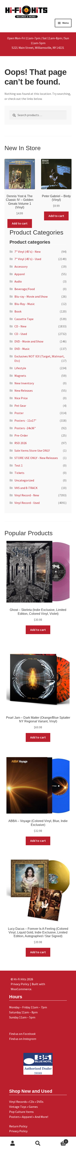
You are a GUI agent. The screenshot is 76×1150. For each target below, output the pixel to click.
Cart (58, 1140)
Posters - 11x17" (25, 420)
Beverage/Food (24, 289)
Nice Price (21, 398)
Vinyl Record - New (26, 495)
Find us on (22, 1034)
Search (38, 1143)
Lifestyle (20, 368)
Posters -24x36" (25, 428)
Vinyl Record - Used (27, 503)
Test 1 (18, 465)
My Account (12, 1143)
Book (17, 311)
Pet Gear (20, 406)
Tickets (19, 473)
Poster (19, 413)
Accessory (20, 266)
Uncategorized (24, 480)
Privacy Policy (18, 1131)
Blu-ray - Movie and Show (31, 296)
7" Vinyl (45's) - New (27, 251)
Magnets (20, 376)
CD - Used (20, 334)
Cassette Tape (24, 319)
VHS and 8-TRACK (26, 488)
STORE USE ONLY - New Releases (36, 458)
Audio (18, 281)
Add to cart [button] (19, 223)
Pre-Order (21, 435)
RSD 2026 (20, 443)
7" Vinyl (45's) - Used (27, 259)
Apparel (19, 274)
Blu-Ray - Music (24, 304)
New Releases (23, 390)
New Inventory (24, 383)
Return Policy (18, 1126)
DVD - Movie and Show (28, 341)
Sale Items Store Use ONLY (32, 450)
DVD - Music (22, 349)
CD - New (20, 326)
